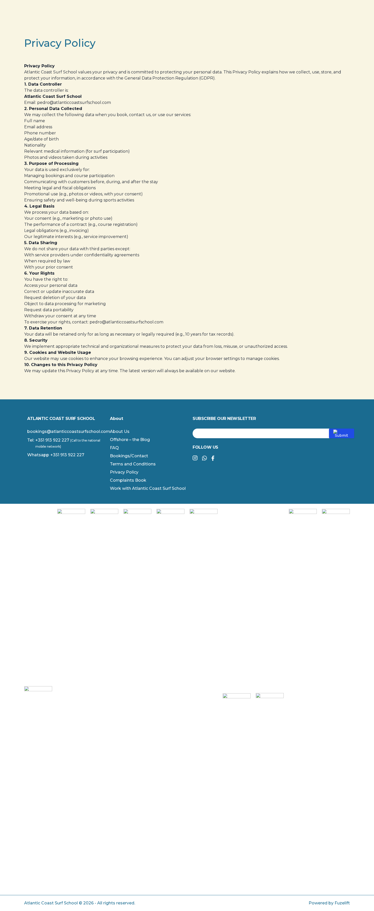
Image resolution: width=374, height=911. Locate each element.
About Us (120, 431)
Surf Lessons (105, 19)
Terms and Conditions (133, 464)
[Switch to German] (276, 19)
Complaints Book (128, 480)
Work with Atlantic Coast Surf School (148, 488)
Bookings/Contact (129, 455)
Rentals (213, 19)
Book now (243, 19)
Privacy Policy (124, 472)
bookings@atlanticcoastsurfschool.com (68, 431)
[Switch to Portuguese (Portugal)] (317, 19)
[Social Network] (195, 458)
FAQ (114, 447)
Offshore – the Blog (130, 439)
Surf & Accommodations (148, 19)
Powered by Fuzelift (329, 903)
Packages (188, 19)
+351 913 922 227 (52, 440)
